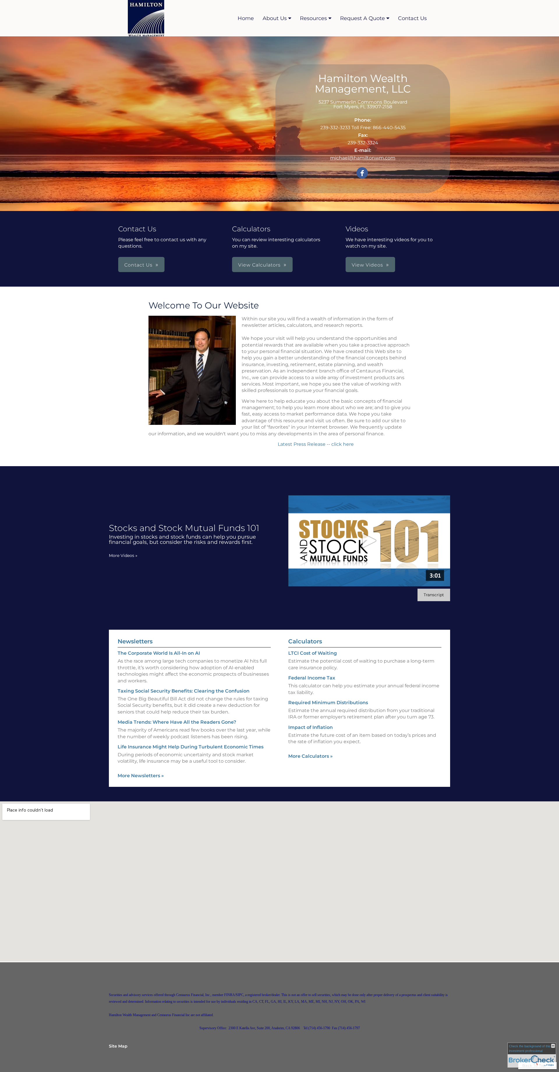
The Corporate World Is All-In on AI (159, 653)
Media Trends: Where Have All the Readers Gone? (177, 722)
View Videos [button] (367, 265)
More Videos (123, 555)
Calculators (305, 641)
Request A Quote (362, 18)
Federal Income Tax (311, 678)
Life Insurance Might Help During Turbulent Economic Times (190, 747)
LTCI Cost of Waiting (312, 653)
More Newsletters (141, 775)
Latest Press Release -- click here (316, 444)
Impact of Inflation (310, 727)
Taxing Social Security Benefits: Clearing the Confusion (184, 691)
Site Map (118, 1046)
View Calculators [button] (259, 265)
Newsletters (135, 641)
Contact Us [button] (138, 265)
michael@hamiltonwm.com (362, 158)
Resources (313, 18)
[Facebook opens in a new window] (362, 173)
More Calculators (310, 756)
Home (246, 18)
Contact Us (412, 18)
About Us (275, 18)
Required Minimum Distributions (328, 702)
